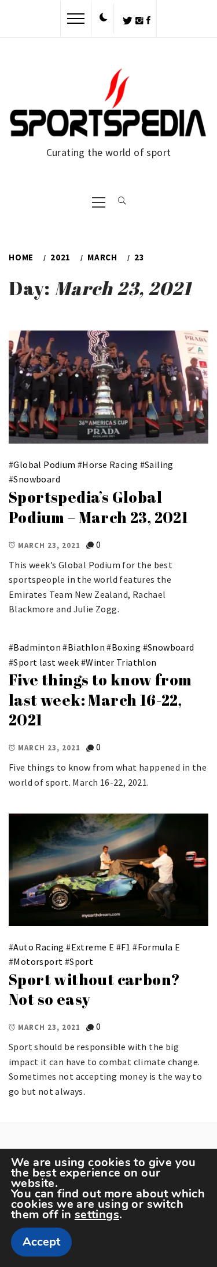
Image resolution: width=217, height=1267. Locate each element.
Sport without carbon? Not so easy (94, 989)
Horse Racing (110, 464)
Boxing (126, 647)
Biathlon (86, 647)
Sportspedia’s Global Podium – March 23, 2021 (98, 507)
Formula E (159, 947)
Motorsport (37, 961)
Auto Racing (38, 947)
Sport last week (46, 662)
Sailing (159, 464)
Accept (41, 1242)
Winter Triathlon (121, 662)
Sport (81, 961)
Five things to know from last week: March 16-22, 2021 (100, 699)
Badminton (37, 647)
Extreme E (93, 947)
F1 (126, 947)
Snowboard (36, 479)
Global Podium (44, 464)
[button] (104, 18)
